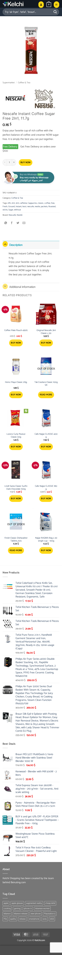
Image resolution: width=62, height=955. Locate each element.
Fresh (5, 206)
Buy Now (25, 162)
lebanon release (20, 913)
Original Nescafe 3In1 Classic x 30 (46, 332)
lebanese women (42, 908)
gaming (17, 908)
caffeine (23, 203)
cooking (7, 908)
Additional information (22, 287)
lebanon (7, 913)
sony (45, 919)
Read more (46, 394)
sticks (5, 210)
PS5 (5, 919)
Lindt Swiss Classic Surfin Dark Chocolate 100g (15, 488)
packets (44, 206)
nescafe (30, 206)
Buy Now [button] (16, 343)
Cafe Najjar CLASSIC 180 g (46, 488)
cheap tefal (50, 903)
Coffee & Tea (24, 82)
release (22, 919)
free (52, 203)
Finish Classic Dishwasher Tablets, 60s (16, 539)
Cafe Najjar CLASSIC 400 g (46, 436)
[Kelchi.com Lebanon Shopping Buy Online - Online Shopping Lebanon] (19, 4)
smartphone (34, 919)
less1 (24, 206)
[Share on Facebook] (12, 223)
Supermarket (9, 82)
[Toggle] (5, 244)
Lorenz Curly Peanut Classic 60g (16, 436)
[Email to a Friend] (24, 223)
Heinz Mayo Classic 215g (16, 382)
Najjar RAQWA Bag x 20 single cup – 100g (46, 539)
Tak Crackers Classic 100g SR (46, 384)
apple (6, 903)
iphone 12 (28, 908)
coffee (47, 203)
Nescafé (12, 215)
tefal (52, 919)
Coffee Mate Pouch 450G (16, 330)
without (17, 210)
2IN (9, 203)
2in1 (13, 203)
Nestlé (19, 215)
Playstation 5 (49, 913)
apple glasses (17, 903)
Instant (19, 206)
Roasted (52, 206)
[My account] (41, 4)
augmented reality (34, 903)
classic (41, 203)
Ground (11, 206)
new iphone (36, 913)
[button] (48, 4)
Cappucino (32, 203)
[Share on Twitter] (18, 223)
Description (16, 245)
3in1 (17, 203)
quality (13, 919)
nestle (37, 206)
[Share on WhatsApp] (6, 223)
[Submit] (55, 12)
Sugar (10, 210)
